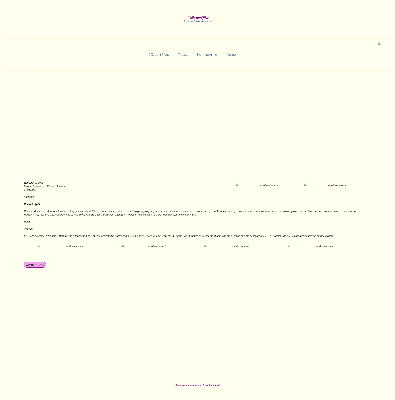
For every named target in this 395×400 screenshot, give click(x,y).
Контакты (207, 55)
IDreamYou (197, 18)
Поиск (183, 55)
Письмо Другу (32, 204)
